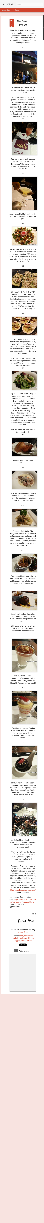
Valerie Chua (23, 932)
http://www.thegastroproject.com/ (23, 890)
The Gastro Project (23, 23)
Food (21, 935)
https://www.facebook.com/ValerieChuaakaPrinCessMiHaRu (23, 900)
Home (17, 10)
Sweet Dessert (27, 940)
